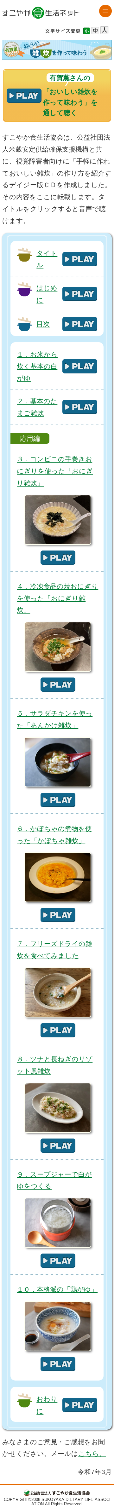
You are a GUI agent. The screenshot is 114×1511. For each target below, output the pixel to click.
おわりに (46, 1405)
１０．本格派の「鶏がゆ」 (57, 1289)
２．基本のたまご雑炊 (37, 407)
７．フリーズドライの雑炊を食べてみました (54, 949)
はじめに (46, 293)
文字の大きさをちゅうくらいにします (95, 30)
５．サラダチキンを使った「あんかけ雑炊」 (54, 719)
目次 (43, 323)
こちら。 (92, 1453)
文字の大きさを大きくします (104, 30)
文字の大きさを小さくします (86, 30)
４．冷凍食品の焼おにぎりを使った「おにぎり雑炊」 (57, 598)
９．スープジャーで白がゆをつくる (54, 1180)
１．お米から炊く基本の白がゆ (37, 366)
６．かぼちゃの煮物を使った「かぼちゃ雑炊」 (54, 834)
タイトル (46, 259)
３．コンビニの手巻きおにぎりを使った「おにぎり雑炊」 (55, 471)
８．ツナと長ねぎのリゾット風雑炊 (54, 1065)
